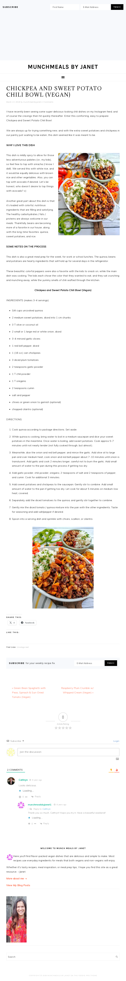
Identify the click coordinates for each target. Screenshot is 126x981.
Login (116, 741)
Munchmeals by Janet (63, 66)
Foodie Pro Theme (88, 975)
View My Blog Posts (18, 885)
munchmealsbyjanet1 (39, 804)
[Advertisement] (63, 35)
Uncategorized (23, 647)
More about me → (16, 878)
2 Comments (47, 102)
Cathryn (23, 779)
